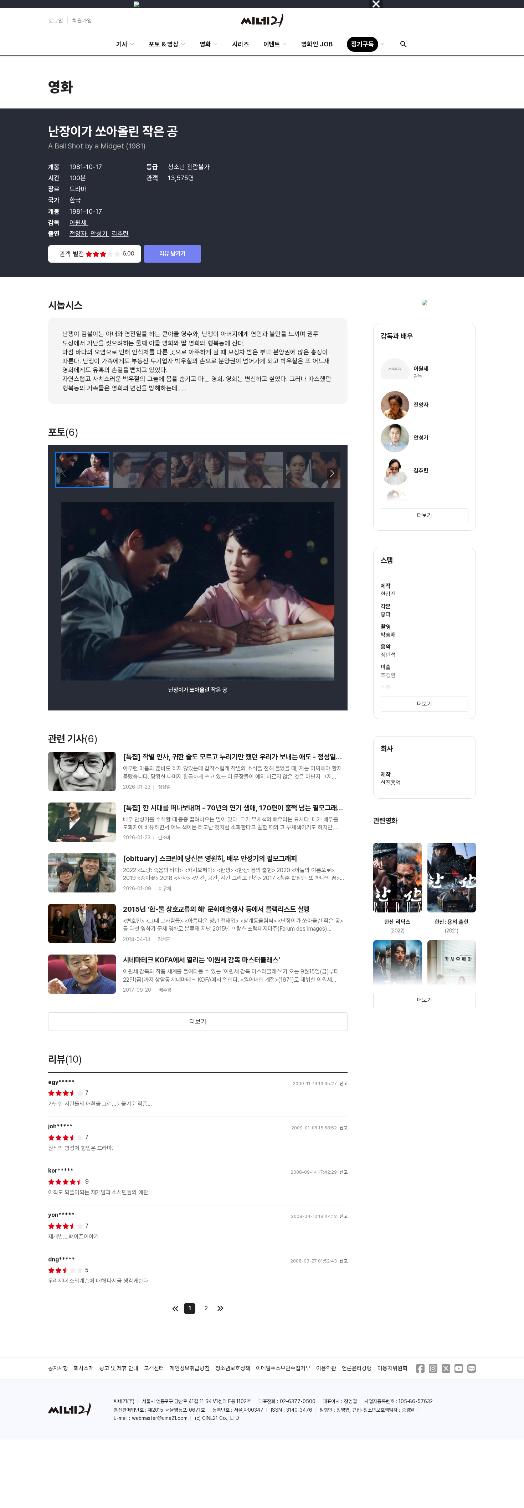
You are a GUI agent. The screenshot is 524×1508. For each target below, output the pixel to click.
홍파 (386, 614)
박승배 (388, 634)
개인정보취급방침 (190, 1368)
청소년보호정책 (232, 1368)
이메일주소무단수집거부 (283, 1368)
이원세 (79, 222)
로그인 (55, 20)
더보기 (197, 1021)
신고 (344, 1083)
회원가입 (82, 20)
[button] (332, 473)
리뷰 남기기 (172, 253)
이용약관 (326, 1368)
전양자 (79, 233)
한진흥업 (391, 782)
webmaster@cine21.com (159, 1418)
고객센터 (154, 1368)
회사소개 (84, 1368)
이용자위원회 (392, 1368)
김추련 (120, 233)
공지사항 (58, 1368)
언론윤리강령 (357, 1368)
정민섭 (388, 655)
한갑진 (388, 594)
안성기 (100, 233)
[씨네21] (262, 20)
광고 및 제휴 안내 (119, 1368)
